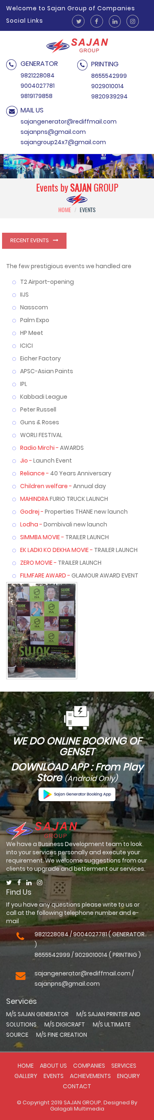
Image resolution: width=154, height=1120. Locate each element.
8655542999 (109, 76)
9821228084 (38, 75)
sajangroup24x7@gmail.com (63, 142)
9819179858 (37, 96)
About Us (53, 1066)
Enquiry (128, 1076)
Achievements (91, 1076)
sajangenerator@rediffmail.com (69, 121)
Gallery (25, 1076)
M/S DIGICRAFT (64, 1024)
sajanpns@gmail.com (53, 132)
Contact (77, 1086)
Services (123, 1066)
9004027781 (38, 86)
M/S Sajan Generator (37, 1014)
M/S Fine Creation (61, 1035)
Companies (89, 1066)
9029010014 (107, 86)
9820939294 (109, 96)
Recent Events (29, 240)
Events (54, 1076)
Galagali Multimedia (77, 1109)
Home (26, 1066)
